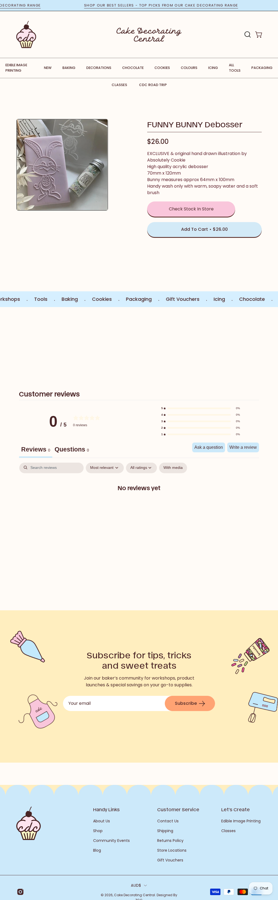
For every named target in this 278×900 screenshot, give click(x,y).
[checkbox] (173, 468)
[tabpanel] (139, 505)
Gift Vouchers (170, 860)
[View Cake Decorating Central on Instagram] (19, 892)
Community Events (111, 840)
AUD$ (136, 885)
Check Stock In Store (191, 209)
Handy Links (106, 809)
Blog (97, 850)
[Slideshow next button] (259, 342)
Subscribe (186, 703)
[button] (247, 34)
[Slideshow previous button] (18, 342)
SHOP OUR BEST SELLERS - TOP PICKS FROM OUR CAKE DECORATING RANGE (175, 5)
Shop (98, 830)
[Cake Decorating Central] (149, 34)
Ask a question (208, 447)
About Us (101, 821)
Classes (119, 84)
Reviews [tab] (35, 449)
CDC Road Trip (153, 84)
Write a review (243, 447)
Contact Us (168, 821)
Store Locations (172, 850)
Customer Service (178, 809)
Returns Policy (170, 840)
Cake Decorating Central (134, 895)
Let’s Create (235, 809)
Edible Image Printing (241, 821)
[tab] (71, 450)
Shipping (165, 830)
